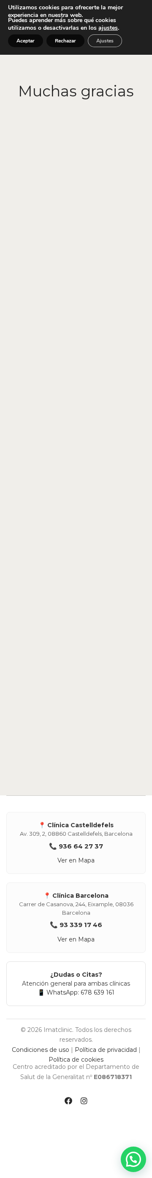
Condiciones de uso (40, 1050)
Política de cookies (76, 1059)
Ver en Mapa (76, 860)
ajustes (108, 28)
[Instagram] (84, 1102)
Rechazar (65, 40)
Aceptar (25, 40)
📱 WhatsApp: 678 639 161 (76, 992)
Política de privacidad (106, 1050)
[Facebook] (68, 1102)
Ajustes (105, 40)
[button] (133, 1159)
